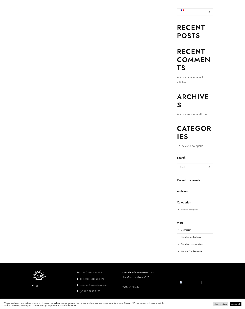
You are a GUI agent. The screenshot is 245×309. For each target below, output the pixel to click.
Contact (170, 10)
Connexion (186, 229)
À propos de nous (80, 10)
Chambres (118, 10)
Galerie (101, 10)
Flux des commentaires (192, 244)
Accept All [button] (235, 304)
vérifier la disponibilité (144, 10)
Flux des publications (191, 237)
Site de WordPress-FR (191, 251)
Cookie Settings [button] (220, 304)
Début (60, 10)
